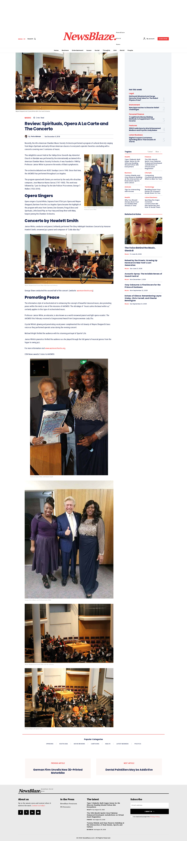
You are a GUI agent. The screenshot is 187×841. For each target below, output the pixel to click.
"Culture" (150, 152)
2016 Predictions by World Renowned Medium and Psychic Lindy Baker (145, 129)
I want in (148, 811)
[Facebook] (20, 812)
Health (127, 157)
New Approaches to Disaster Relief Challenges (144, 108)
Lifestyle (148, 172)
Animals (128, 187)
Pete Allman (36, 136)
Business (128, 172)
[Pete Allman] (26, 136)
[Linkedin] (32, 812)
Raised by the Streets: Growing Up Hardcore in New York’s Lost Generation (141, 262)
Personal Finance (136, 114)
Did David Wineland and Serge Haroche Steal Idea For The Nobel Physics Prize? (143, 98)
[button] (32, 38)
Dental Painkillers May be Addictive (129, 769)
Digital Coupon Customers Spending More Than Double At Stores (142, 140)
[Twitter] (26, 812)
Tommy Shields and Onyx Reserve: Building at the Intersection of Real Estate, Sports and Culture (133, 179)
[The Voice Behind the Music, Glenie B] (143, 231)
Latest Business (136, 135)
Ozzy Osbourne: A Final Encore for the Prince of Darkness (142, 286)
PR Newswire (65, 807)
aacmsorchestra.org (85, 290)
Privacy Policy (154, 816)
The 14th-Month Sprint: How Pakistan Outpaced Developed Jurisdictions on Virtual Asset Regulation (153, 164)
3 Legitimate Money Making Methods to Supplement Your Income (142, 119)
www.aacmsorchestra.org (55, 348)
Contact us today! (38, 805)
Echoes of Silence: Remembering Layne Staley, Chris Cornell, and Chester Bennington (143, 298)
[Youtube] (38, 812)
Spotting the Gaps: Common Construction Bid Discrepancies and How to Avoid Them (152, 203)
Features (133, 125)
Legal (131, 93)
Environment (134, 105)
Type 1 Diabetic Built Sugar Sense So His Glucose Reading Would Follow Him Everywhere (132, 163)
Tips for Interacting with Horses (132, 190)
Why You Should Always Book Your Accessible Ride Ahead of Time (132, 203)
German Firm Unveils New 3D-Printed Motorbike (58, 771)
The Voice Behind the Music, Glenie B (140, 249)
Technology (149, 187)
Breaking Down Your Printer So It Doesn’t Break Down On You (153, 191)
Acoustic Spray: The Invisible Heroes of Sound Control (143, 274)
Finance (148, 157)
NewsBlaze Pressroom (68, 803)
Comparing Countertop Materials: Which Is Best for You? (153, 177)
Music (28, 118)
